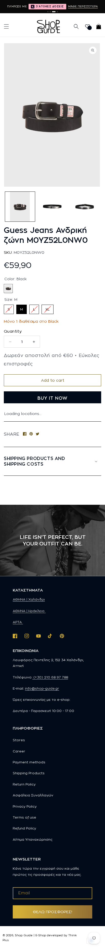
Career (19, 751)
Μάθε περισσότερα (83, 6)
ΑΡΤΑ (18, 622)
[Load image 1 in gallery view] (20, 206)
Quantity (13, 331)
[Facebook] (25, 434)
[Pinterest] (31, 434)
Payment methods (29, 762)
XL (47, 308)
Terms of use (24, 817)
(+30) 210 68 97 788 (50, 677)
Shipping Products (29, 773)
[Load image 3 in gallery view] (85, 206)
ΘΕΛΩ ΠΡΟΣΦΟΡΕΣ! (52, 912)
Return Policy (24, 784)
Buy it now (52, 398)
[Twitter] (37, 434)
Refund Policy (24, 828)
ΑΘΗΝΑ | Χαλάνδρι (29, 599)
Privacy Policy (25, 806)
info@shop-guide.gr (42, 688)
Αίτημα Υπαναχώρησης (32, 839)
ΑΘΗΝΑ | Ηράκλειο (29, 611)
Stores (19, 740)
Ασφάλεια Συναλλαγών (33, 795)
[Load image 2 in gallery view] (52, 206)
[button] (6, 26)
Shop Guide (24, 935)
